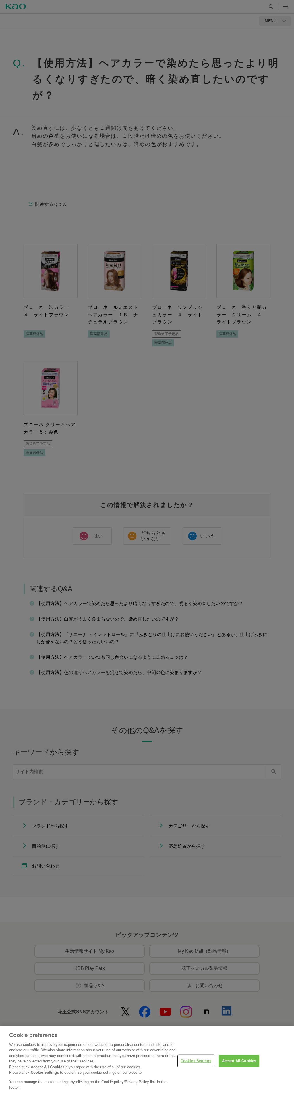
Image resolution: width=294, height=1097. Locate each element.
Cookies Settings (196, 1061)
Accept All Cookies (239, 1061)
